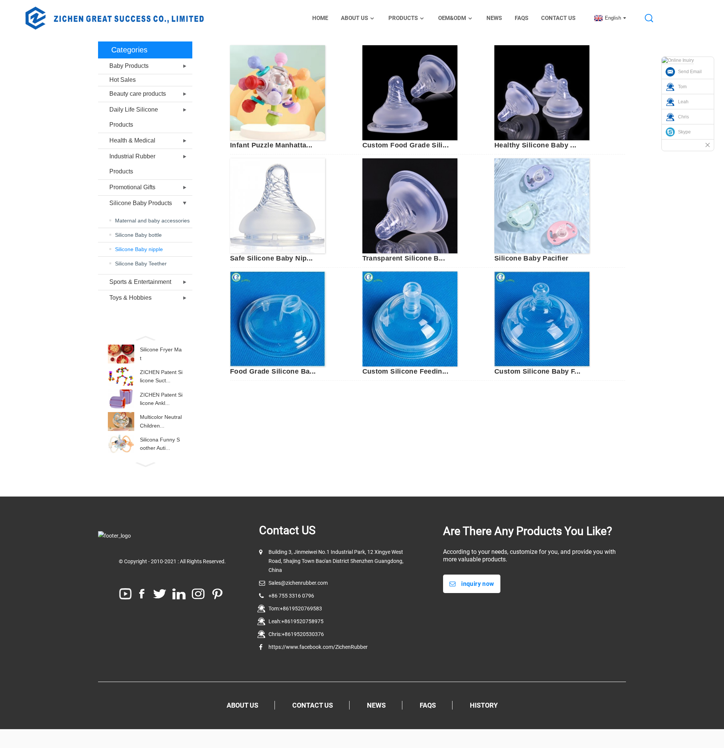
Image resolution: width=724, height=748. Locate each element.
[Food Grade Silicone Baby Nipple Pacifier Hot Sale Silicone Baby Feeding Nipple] (277, 319)
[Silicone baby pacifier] (541, 205)
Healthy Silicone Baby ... (535, 145)
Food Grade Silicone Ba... (273, 371)
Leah (683, 101)
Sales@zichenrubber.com (298, 583)
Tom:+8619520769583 (295, 608)
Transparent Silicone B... (403, 258)
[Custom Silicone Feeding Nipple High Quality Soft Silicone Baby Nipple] (409, 319)
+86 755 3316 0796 (291, 596)
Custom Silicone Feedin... (405, 371)
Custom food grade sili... (405, 145)
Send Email (690, 71)
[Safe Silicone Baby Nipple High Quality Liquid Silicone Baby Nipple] (277, 205)
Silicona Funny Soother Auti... (160, 444)
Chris (683, 117)
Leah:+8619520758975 (296, 621)
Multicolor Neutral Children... (161, 421)
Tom (682, 86)
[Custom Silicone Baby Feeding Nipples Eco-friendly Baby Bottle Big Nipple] (541, 319)
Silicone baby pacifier (531, 258)
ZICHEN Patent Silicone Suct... (161, 376)
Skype (684, 132)
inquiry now (477, 583)
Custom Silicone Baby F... (537, 371)
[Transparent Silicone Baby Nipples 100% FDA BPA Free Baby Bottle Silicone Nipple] (409, 205)
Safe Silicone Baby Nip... (271, 258)
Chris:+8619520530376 (296, 634)
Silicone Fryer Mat (161, 353)
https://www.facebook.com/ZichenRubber (318, 647)
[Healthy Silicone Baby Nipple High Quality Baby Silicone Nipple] (541, 92)
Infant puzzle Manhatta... (271, 145)
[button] (145, 337)
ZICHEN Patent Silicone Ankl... (161, 399)
